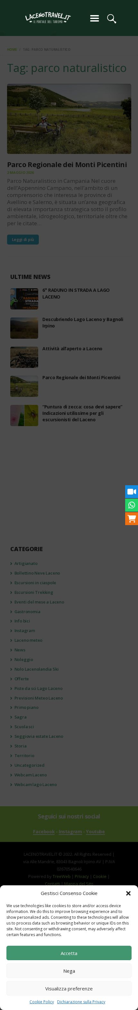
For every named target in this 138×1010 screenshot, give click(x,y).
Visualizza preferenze (69, 988)
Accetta (69, 953)
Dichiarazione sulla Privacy (81, 1002)
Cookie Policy (42, 1002)
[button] (128, 893)
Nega (69, 971)
